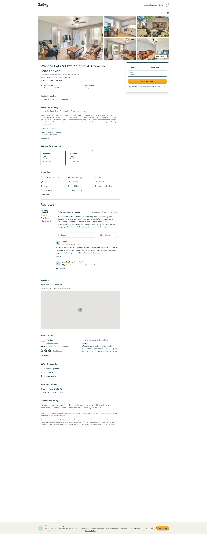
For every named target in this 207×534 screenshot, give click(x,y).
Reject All (149, 528)
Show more (45, 138)
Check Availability (147, 81)
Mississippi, (53, 74)
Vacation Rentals (73, 74)
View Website (57, 351)
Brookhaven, (45, 74)
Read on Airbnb (61, 268)
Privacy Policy (90, 531)
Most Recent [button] (105, 235)
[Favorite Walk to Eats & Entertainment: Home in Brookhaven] (162, 12)
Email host (45, 355)
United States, (62, 74)
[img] (51, 221)
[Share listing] (168, 12)
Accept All (163, 528)
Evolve (53, 96)
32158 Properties (52, 343)
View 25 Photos (160, 56)
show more (59, 256)
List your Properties (150, 5)
